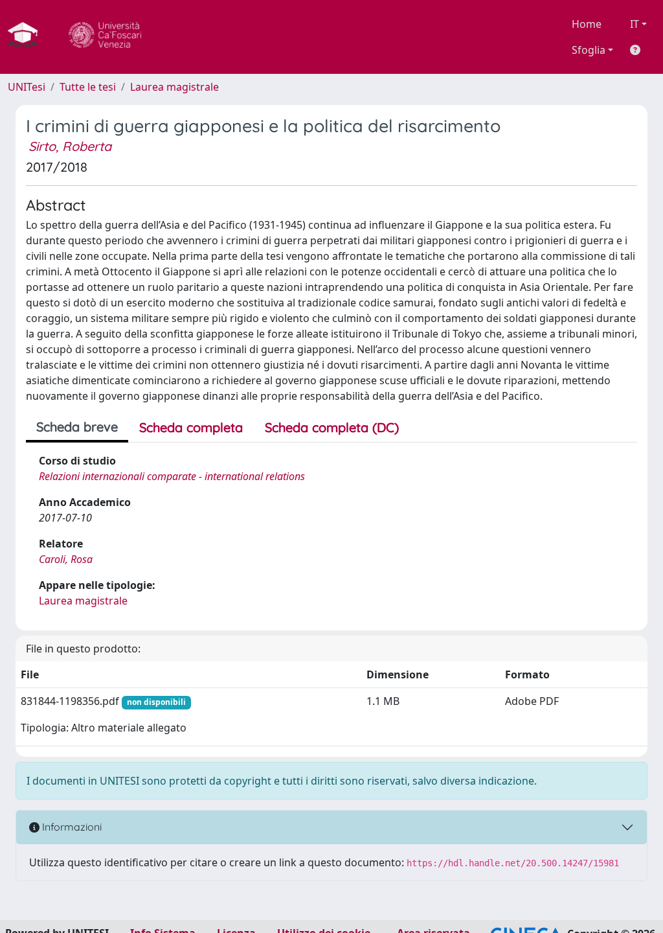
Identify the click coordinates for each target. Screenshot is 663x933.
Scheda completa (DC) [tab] (332, 427)
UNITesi (26, 87)
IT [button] (634, 24)
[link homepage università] (105, 36)
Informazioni (70, 826)
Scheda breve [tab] (77, 427)
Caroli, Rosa (66, 559)
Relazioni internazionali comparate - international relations (172, 476)
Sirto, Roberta (69, 146)
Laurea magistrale (174, 87)
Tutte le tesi (88, 87)
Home (586, 24)
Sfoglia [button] (588, 50)
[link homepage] (28, 36)
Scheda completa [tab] (191, 427)
